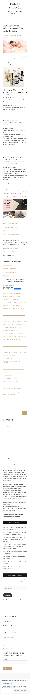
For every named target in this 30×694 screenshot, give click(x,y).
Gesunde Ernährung (9, 318)
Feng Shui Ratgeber (21, 352)
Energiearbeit (16, 345)
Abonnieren (8, 595)
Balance (5, 296)
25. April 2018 (17, 35)
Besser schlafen (14, 296)
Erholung (23, 302)
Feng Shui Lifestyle (9, 352)
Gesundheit (19, 318)
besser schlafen (8, 342)
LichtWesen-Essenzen (8, 645)
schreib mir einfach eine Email (13, 251)
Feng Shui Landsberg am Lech (13, 349)
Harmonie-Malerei (7, 643)
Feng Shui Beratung (15, 305)
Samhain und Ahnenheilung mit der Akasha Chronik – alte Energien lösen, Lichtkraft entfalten (14, 539)
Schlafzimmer (7, 375)
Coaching (6, 299)
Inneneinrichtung (8, 321)
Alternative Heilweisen (17, 293)
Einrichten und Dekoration (11, 302)
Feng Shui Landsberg (7, 640)
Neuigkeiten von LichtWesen (10, 227)
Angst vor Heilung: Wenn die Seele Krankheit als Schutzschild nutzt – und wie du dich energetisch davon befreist (14, 546)
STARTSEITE (6, 276)
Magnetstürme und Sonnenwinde (12, 388)
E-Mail (5, 659)
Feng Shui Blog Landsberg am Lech (13, 308)
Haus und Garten (8, 358)
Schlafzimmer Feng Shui (10, 378)
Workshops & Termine (8, 648)
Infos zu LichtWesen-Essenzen (10, 223)
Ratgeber (5, 330)
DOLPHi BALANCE (15, 5)
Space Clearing (19, 333)
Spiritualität (7, 336)
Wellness (14, 336)
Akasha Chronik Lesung (8, 637)
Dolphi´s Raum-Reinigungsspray (11, 234)
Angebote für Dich (7, 265)
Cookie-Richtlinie (16, 687)
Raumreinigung (13, 330)
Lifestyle (19, 327)
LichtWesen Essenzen (9, 327)
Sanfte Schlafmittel (9, 372)
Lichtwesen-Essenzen (10, 365)
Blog (20, 296)
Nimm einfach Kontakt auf (9, 272)
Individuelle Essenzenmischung (10, 230)
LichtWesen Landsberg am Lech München (12, 362)
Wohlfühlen (22, 336)
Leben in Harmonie (8, 324)
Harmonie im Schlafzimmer (12, 355)
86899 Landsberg (8, 339)
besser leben (17, 339)
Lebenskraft (18, 324)
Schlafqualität (21, 372)
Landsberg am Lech (20, 321)
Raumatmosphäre (8, 368)
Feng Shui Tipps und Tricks (11, 314)
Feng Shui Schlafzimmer (10, 311)
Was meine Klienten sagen (9, 268)
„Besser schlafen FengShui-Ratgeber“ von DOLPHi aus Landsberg (13, 393)
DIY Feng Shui (14, 299)
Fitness (22, 314)
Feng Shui (6, 305)
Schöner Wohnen (8, 333)
